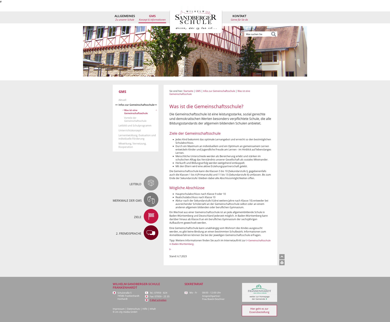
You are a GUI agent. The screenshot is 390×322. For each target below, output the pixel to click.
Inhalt (153, 308)
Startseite (188, 90)
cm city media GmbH (126, 311)
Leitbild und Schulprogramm (135, 125)
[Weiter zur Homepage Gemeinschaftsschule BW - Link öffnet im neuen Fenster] (170, 249)
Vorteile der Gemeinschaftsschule (135, 119)
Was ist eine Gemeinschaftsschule (136, 112)
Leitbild (135, 184)
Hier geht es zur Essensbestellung (259, 310)
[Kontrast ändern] (241, 34)
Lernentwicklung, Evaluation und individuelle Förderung (137, 137)
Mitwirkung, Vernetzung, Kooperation (132, 145)
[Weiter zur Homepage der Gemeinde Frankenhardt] (259, 300)
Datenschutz (133, 308)
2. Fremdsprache (128, 234)
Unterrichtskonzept (130, 130)
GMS (152, 17)
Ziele (137, 217)
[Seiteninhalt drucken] (282, 264)
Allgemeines (125, 17)
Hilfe (144, 308)
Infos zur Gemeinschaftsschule (136, 104)
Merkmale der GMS (127, 201)
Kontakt (239, 17)
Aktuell (122, 100)
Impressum (119, 308)
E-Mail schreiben (158, 300)
